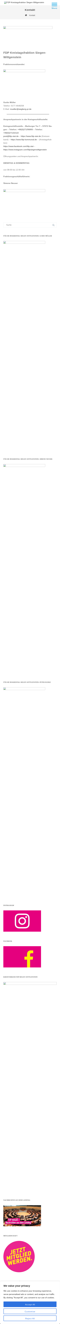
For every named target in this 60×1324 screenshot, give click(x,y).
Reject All (30, 1318)
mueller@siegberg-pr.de (20, 109)
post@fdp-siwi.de (11, 136)
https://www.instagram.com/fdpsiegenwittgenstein (25, 149)
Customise (30, 1311)
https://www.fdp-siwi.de (31, 136)
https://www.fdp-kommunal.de (24, 139)
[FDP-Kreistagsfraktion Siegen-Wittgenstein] (23, 2)
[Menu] (54, 3)
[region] (30, 1302)
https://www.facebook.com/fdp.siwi (18, 146)
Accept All (30, 1304)
